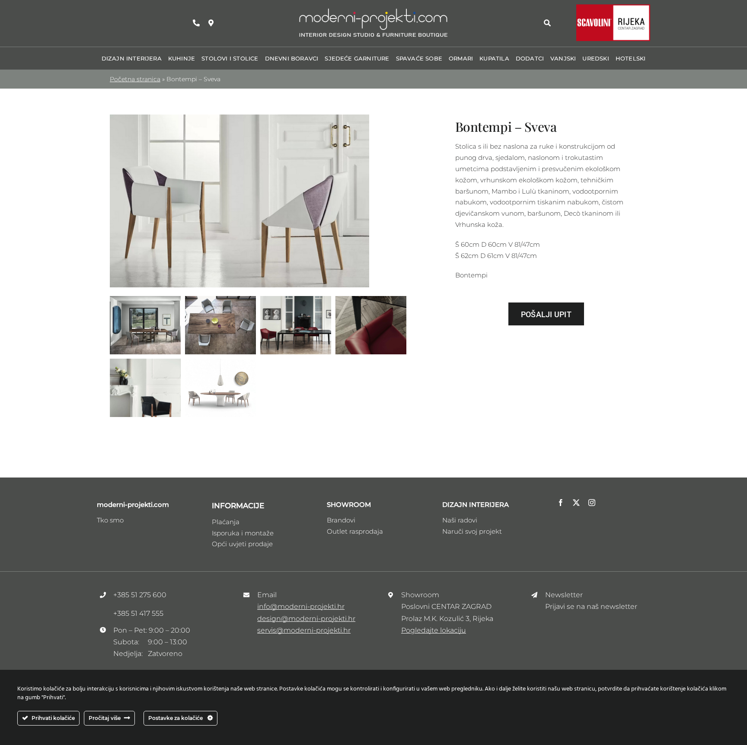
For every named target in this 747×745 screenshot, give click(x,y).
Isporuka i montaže (243, 533)
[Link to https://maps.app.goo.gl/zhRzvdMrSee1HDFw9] (211, 22)
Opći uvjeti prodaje (242, 544)
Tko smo (110, 520)
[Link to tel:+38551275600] (196, 22)
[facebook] (560, 502)
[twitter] (576, 502)
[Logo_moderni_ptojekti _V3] (373, 10)
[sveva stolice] (239, 118)
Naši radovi (459, 520)
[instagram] (591, 502)
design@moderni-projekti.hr (306, 618)
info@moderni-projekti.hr (301, 606)
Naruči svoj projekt (472, 531)
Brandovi (341, 520)
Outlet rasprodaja (355, 531)
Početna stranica (135, 79)
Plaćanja (225, 522)
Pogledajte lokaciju (433, 630)
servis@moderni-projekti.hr (304, 630)
